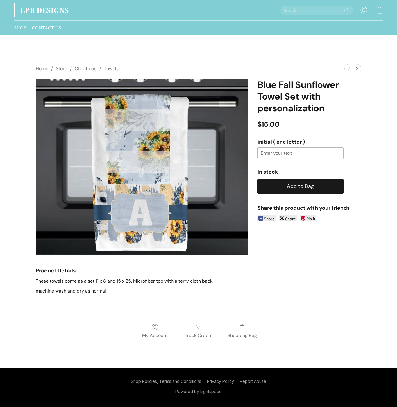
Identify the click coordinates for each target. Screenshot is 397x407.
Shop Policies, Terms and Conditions (166, 381)
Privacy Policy (220, 381)
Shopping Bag (242, 335)
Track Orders (198, 335)
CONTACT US (46, 27)
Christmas (85, 69)
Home (42, 69)
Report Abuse (253, 381)
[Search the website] (346, 10)
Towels (111, 69)
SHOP (20, 27)
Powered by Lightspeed (198, 391)
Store (61, 69)
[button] (44, 10)
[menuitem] (349, 68)
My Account (155, 335)
